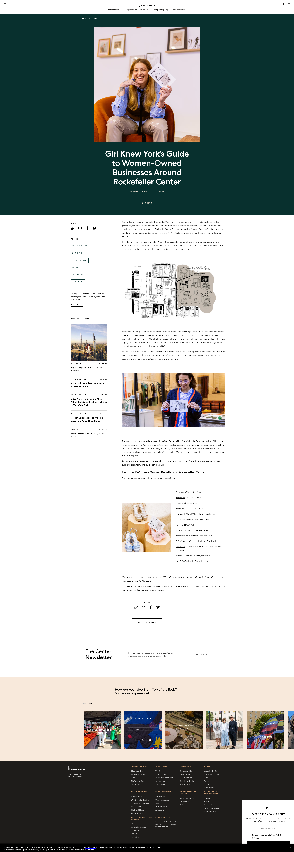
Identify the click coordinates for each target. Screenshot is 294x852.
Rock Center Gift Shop (187, 781)
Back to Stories (91, 18)
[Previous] (85, 703)
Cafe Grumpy (182, 541)
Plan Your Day (160, 796)
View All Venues (137, 813)
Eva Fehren (180, 497)
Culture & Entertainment (213, 774)
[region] (147, 848)
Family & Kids (160, 781)
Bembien (180, 492)
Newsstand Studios (211, 811)
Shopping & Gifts (186, 777)
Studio (206, 801)
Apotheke (147, 445)
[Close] (290, 847)
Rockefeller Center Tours (164, 777)
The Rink (158, 771)
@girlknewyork (128, 225)
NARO (193, 445)
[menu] (5, 4)
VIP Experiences (161, 774)
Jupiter (183, 445)
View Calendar (209, 787)
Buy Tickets (77, 305)
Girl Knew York (182, 508)
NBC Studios (184, 801)
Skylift (133, 777)
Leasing (207, 798)
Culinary (207, 777)
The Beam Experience (139, 774)
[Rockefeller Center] (147, 4)
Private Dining (185, 774)
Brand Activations (210, 805)
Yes (257, 837)
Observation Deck (137, 771)
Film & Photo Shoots (211, 808)
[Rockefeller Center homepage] (76, 768)
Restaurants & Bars (187, 771)
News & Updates (161, 806)
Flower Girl (180, 546)
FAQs (157, 803)
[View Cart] (289, 4)
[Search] (283, 4)
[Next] (90, 703)
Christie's (183, 805)
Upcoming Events (210, 771)
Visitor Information (162, 800)
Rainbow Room (136, 796)
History (133, 824)
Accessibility (159, 810)
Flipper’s (179, 503)
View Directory (185, 784)
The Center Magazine (139, 827)
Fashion (207, 781)
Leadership (135, 830)
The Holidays (160, 784)
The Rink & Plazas (137, 810)
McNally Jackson (183, 530)
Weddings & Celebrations (140, 800)
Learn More (202, 654)
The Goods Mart (183, 514)
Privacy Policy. (90, 850)
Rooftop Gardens (137, 806)
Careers (134, 834)
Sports (206, 784)
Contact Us (135, 837)
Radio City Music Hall (187, 798)
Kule (178, 524)
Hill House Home (183, 519)
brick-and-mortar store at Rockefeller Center (151, 229)
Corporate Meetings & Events (141, 803)
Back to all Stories (147, 622)
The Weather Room (138, 781)
